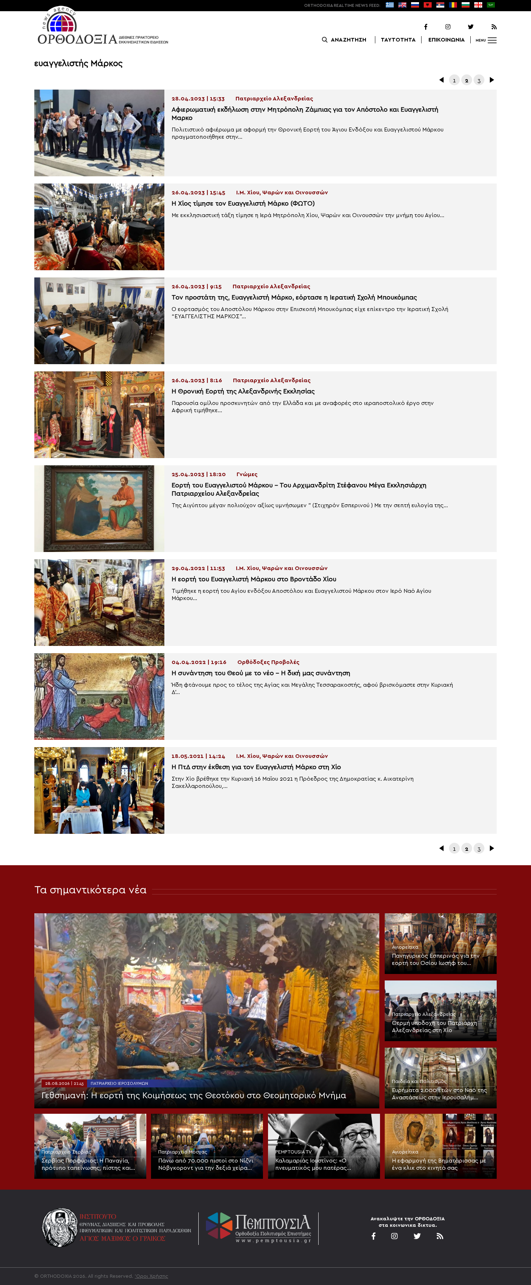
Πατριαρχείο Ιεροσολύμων (119, 1083)
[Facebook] (416, 27)
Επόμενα (491, 79)
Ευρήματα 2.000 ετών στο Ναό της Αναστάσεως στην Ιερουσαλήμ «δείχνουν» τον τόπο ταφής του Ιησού (439, 1094)
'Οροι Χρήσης (151, 1276)
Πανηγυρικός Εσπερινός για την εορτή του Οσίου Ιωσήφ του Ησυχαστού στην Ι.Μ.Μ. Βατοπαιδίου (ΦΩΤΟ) (440, 960)
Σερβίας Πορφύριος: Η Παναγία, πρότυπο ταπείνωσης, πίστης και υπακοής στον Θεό (86, 1165)
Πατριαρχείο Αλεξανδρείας (424, 1014)
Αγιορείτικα (405, 947)
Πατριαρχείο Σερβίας (66, 1152)
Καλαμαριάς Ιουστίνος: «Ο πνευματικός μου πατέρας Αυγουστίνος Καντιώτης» (311, 1165)
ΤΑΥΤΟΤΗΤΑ (398, 40)
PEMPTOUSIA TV (293, 1152)
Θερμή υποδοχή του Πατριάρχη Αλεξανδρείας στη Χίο (434, 1026)
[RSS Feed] (486, 27)
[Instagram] (439, 27)
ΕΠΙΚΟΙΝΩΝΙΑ (446, 40)
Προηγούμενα (442, 79)
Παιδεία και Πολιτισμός (419, 1081)
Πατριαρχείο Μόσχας (182, 1152)
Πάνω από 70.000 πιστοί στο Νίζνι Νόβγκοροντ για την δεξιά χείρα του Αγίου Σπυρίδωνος (205, 1165)
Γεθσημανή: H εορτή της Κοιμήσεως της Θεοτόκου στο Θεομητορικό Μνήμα (194, 1095)
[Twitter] (463, 27)
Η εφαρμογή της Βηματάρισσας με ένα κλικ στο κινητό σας (439, 1164)
